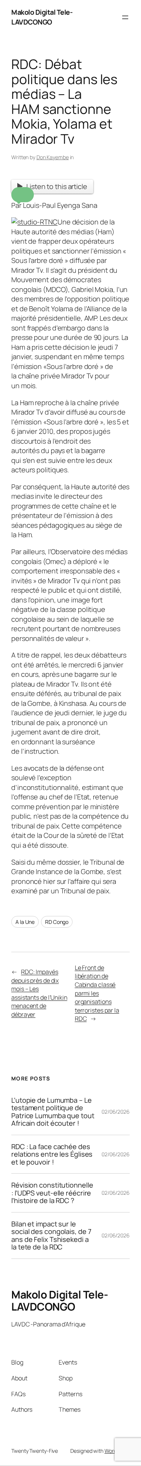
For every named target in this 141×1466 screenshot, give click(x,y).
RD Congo (56, 921)
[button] (22, 194)
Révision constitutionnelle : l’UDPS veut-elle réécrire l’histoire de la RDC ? (52, 1192)
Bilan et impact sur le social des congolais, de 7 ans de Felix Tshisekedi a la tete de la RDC (51, 1235)
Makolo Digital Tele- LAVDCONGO (42, 17)
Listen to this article (56, 186)
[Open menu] (125, 17)
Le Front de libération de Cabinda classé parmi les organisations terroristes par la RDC (97, 993)
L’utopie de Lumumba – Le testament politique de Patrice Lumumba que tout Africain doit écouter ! (52, 1111)
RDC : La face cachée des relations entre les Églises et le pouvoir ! (51, 1154)
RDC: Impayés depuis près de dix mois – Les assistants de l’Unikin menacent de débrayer (39, 993)
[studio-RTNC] (34, 221)
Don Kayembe (52, 157)
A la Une (25, 921)
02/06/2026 (116, 1111)
